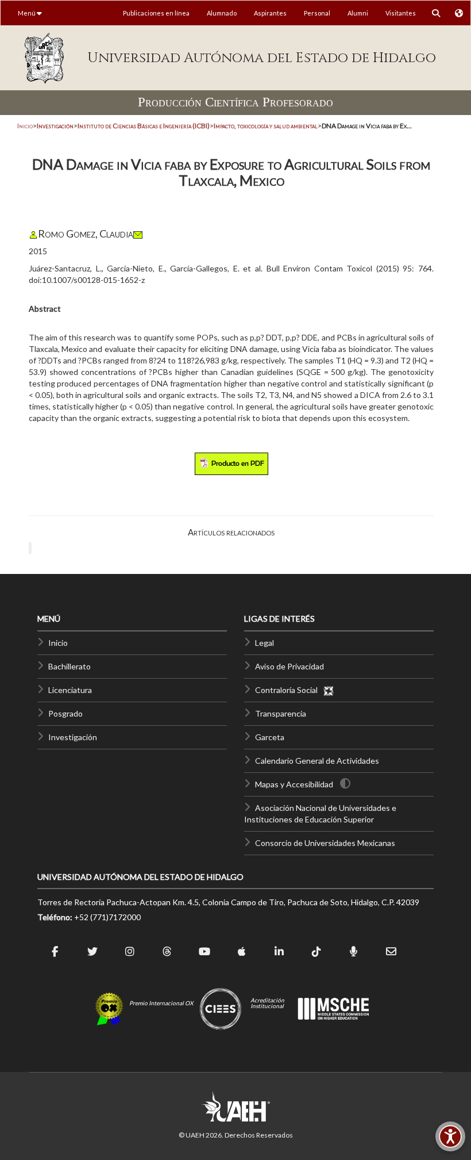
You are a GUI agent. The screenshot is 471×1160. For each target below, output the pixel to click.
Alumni (358, 13)
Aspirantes (270, 13)
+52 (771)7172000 (107, 917)
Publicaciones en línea (156, 13)
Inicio (25, 125)
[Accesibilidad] (450, 1136)
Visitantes (400, 13)
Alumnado (222, 13)
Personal (317, 13)
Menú (27, 13)
